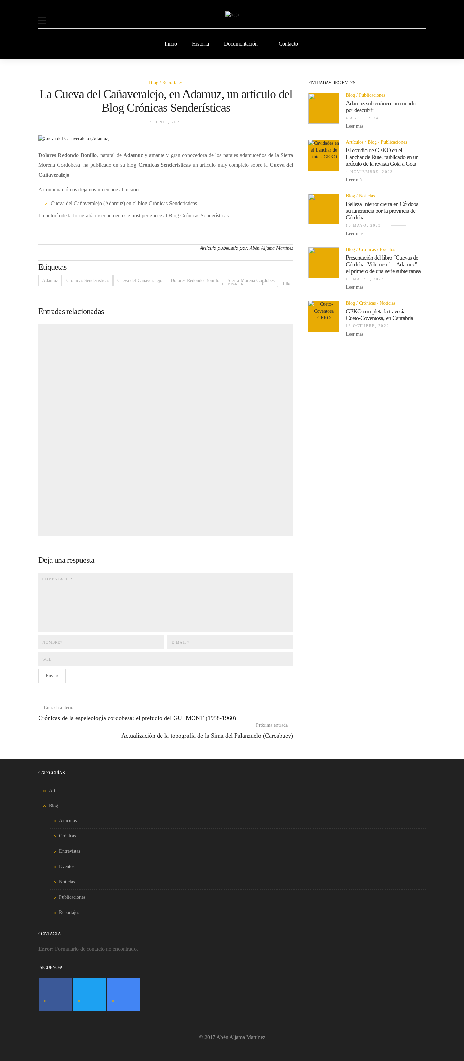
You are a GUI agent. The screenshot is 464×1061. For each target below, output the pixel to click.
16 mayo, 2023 (363, 225)
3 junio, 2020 (165, 122)
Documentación (241, 44)
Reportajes (172, 82)
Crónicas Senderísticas (87, 280)
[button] (42, 16)
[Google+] (123, 994)
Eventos (387, 249)
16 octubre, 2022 (367, 326)
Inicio (171, 44)
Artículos (354, 142)
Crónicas (367, 249)
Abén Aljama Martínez (271, 248)
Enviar (52, 675)
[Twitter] (89, 994)
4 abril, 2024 (362, 118)
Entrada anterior (59, 707)
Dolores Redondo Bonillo (195, 280)
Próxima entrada (272, 725)
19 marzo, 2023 (365, 279)
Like (286, 283)
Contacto (288, 44)
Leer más (355, 126)
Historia (200, 44)
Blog (153, 82)
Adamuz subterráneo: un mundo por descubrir (380, 106)
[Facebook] (55, 994)
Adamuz (50, 280)
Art (52, 790)
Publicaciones (372, 95)
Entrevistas (69, 851)
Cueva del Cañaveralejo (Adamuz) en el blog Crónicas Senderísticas (124, 203)
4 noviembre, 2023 (369, 172)
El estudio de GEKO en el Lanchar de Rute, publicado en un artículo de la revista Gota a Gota (382, 157)
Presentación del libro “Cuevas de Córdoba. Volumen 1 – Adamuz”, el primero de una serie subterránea (383, 264)
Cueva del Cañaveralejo (139, 280)
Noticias (367, 195)
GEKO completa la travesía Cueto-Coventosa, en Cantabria (379, 314)
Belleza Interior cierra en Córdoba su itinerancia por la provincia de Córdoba (382, 210)
